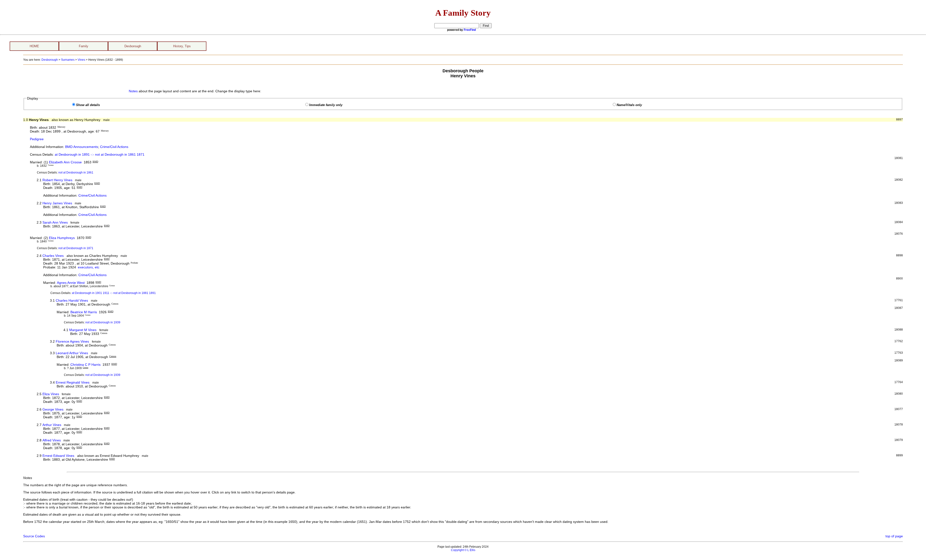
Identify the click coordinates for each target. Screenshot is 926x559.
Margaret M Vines (82, 330)
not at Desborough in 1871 (75, 248)
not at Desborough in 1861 (75, 172)
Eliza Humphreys (62, 238)
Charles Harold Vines (72, 300)
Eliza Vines (50, 394)
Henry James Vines (57, 203)
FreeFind (470, 30)
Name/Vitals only (629, 105)
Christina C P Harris (85, 364)
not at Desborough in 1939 (102, 322)
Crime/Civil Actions (114, 147)
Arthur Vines (51, 425)
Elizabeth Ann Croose (65, 162)
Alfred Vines (51, 440)
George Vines (52, 409)
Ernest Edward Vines (58, 456)
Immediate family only (325, 105)
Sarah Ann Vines (55, 222)
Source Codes (34, 536)
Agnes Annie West (71, 283)
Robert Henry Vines (57, 180)
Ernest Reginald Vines (72, 382)
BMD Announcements (81, 147)
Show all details (88, 105)
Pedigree (37, 139)
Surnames (68, 59)
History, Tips (182, 46)
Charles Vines (53, 256)
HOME (34, 46)
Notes (133, 91)
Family (83, 46)
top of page (894, 536)
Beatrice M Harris (83, 312)
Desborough (132, 46)
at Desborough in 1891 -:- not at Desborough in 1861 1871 (99, 154)
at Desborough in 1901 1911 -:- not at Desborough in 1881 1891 (114, 293)
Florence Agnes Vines (72, 341)
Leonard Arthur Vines (72, 353)
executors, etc (88, 267)
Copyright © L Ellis (463, 550)
